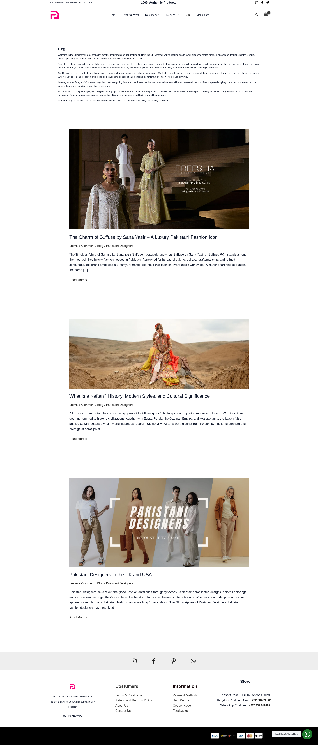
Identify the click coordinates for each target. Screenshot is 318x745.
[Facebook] (262, 2)
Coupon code (182, 705)
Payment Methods (185, 695)
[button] (158, 15)
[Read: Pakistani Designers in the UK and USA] (158, 522)
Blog (187, 14)
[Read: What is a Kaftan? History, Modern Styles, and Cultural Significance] (158, 353)
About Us (121, 705)
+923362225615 (262, 700)
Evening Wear (131, 14)
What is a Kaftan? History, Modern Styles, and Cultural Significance (139, 396)
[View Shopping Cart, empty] (265, 15)
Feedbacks (180, 710)
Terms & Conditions (128, 695)
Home (113, 14)
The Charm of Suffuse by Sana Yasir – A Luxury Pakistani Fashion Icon (143, 237)
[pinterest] (267, 2)
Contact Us (123, 710)
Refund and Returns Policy (133, 700)
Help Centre (181, 700)
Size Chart (202, 14)
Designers (151, 14)
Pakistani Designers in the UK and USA (110, 574)
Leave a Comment (81, 246)
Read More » (78, 279)
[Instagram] (256, 2)
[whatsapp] (193, 660)
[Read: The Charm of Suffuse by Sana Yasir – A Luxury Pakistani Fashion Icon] (158, 179)
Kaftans (170, 14)
